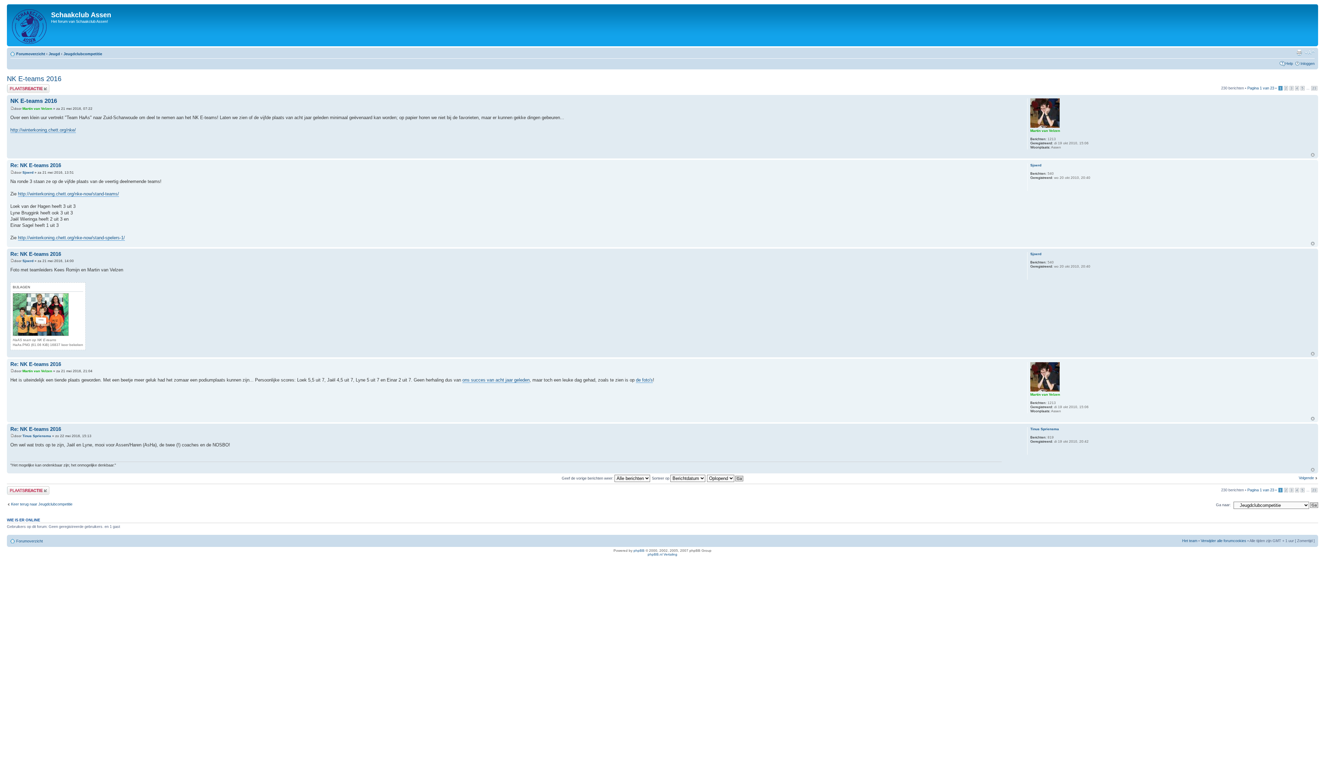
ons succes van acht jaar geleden (496, 380)
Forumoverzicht (30, 54)
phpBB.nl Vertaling (662, 554)
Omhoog (1313, 155)
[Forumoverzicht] (30, 25)
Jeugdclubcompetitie (82, 54)
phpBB (639, 550)
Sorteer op (661, 478)
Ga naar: (1223, 505)
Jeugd (54, 54)
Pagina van (1260, 88)
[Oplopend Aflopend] (725, 478)
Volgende (1306, 478)
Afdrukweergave (1299, 52)
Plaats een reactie (22, 86)
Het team (1189, 541)
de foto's (644, 380)
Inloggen (1308, 63)
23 (1314, 88)
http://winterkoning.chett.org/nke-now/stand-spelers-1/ (71, 237)
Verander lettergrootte (1310, 52)
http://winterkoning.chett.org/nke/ (43, 130)
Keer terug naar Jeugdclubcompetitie (41, 504)
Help (1289, 63)
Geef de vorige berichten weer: (588, 478)
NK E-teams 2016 (34, 79)
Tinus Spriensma (36, 436)
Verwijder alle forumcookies (1223, 541)
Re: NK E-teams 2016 (35, 165)
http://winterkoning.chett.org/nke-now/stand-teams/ (68, 193)
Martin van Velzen (37, 108)
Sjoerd (27, 172)
